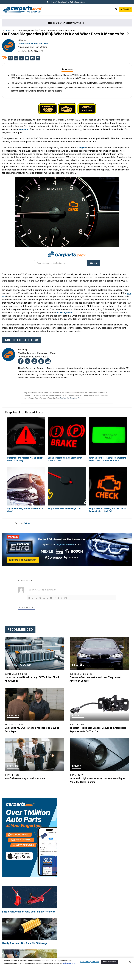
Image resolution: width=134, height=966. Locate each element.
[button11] (47, 598)
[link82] (67, 486)
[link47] (21, 58)
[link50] (38, 58)
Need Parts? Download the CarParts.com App (66, 2)
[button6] (29, 598)
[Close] (130, 962)
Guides (8, 30)
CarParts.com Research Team (33, 43)
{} (62, 598)
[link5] (22, 9)
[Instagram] (34, 361)
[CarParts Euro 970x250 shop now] (67, 549)
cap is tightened (65, 312)
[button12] (51, 598)
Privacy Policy (69, 963)
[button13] (55, 598)
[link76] (67, 436)
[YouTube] (41, 361)
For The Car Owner (14, 882)
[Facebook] (21, 361)
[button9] (40, 598)
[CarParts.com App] (29, 798)
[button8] (36, 598)
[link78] (108, 436)
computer (24, 129)
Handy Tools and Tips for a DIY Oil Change (24, 943)
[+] (65, 598)
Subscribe (126, 9)
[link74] (26, 436)
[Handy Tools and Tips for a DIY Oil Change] (29, 929)
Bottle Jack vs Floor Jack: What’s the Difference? (28, 911)
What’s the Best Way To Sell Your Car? (25, 778)
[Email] (48, 361)
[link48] (27, 58)
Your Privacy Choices (89, 962)
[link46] (10, 58)
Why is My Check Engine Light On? (65, 508)
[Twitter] (27, 361)
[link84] (108, 486)
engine (82, 147)
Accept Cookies (109, 962)
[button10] (44, 598)
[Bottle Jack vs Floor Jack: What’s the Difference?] (29, 897)
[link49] (32, 58)
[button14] (58, 598)
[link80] (26, 486)
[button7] (33, 598)
